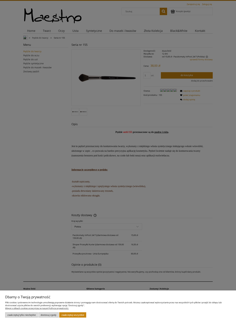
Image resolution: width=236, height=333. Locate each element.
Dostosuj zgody (49, 315)
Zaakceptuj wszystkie (72, 315)
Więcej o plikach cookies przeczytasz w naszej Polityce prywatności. (37, 308)
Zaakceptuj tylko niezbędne (21, 315)
